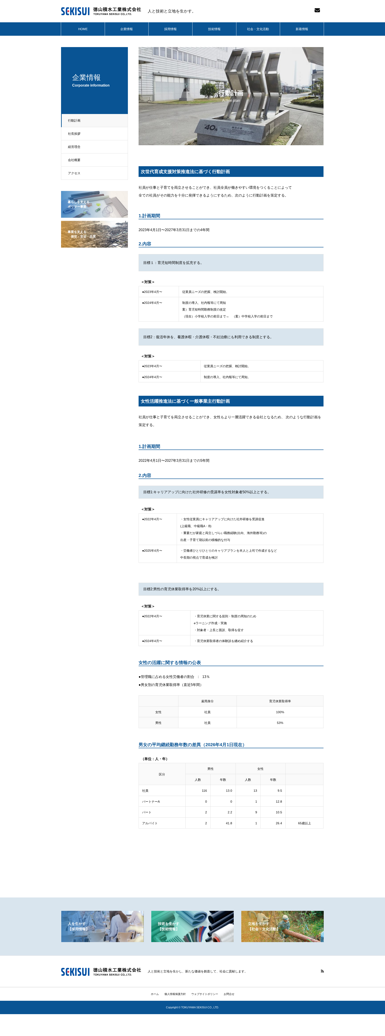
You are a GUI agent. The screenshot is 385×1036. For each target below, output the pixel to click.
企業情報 (126, 29)
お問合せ (229, 994)
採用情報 (170, 29)
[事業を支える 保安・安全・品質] (94, 245)
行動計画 (74, 120)
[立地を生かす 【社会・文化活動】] (282, 940)
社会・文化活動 (258, 29)
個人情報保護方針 (175, 994)
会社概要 (74, 160)
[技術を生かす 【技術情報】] (192, 940)
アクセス (74, 173)
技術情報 (214, 29)
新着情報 (302, 29)
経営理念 (74, 147)
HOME (83, 29)
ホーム (155, 994)
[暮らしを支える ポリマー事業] (94, 215)
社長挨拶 (74, 133)
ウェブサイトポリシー (204, 994)
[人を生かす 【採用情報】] (102, 940)
